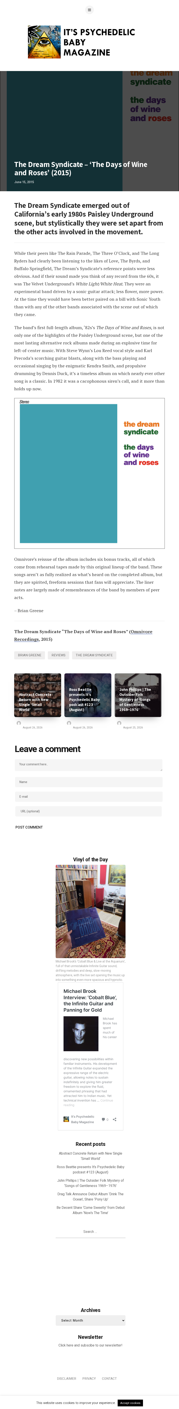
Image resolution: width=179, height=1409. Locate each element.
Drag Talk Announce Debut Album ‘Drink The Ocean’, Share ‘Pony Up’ (90, 1197)
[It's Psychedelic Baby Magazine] (89, 41)
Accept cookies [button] (130, 1403)
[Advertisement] (91, 1271)
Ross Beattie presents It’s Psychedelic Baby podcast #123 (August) (84, 699)
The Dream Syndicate (94, 655)
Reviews (58, 655)
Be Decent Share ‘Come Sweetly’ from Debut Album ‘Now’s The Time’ (91, 1210)
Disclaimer (66, 1378)
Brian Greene (29, 655)
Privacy (89, 1378)
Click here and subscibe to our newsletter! (90, 1345)
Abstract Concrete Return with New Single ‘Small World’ (35, 702)
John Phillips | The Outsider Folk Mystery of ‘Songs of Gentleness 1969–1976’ (135, 699)
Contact (109, 1378)
